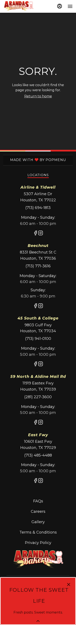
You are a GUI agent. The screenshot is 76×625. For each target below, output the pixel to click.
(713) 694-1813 (38, 207)
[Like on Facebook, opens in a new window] (35, 234)
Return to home (38, 96)
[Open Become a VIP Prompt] (38, 621)
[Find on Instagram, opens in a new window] (40, 234)
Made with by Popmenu (34, 159)
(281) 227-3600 (38, 397)
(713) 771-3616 (38, 266)
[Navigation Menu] (70, 6)
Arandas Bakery (38, 559)
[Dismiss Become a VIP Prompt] (69, 584)
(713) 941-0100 (38, 338)
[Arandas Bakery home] (22, 6)
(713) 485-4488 (38, 455)
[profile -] (59, 6)
